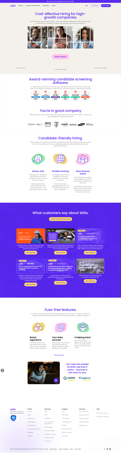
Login (86, 5)
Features (29, 411)
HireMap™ (64, 425)
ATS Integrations (31, 425)
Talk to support (66, 418)
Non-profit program (50, 430)
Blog (46, 411)
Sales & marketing (83, 418)
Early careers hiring (84, 415)
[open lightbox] (44, 373)
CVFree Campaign (49, 437)
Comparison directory (50, 434)
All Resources (48, 441)
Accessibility (65, 436)
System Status (31, 418)
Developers (47, 418)
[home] (13, 5)
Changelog (30, 432)
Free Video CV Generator (102, 416)
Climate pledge (48, 427)
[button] (21, 6)
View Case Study (31, 252)
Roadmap (29, 436)
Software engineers (84, 422)
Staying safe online (67, 432)
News (46, 415)
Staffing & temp (83, 425)
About (63, 411)
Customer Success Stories (33, 5)
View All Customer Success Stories (60, 219)
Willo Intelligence (31, 422)
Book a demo (60, 56)
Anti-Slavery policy (66, 422)
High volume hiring (83, 411)
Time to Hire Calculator (102, 413)
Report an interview (67, 429)
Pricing (53, 5)
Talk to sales (65, 415)
